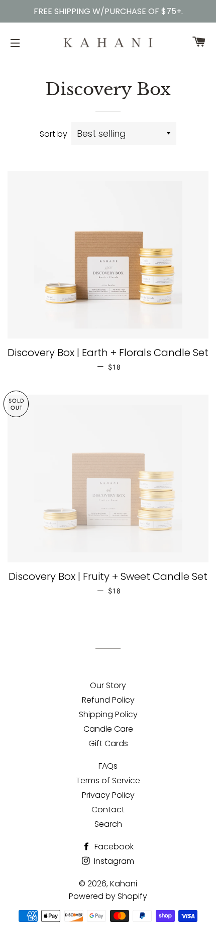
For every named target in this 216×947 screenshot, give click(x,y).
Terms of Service (108, 780)
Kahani (123, 883)
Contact (108, 809)
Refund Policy (108, 700)
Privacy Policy (108, 795)
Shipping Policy (108, 714)
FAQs (108, 766)
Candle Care (108, 729)
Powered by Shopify (108, 896)
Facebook (113, 846)
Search (108, 824)
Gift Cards (108, 743)
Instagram (113, 861)
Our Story (108, 685)
